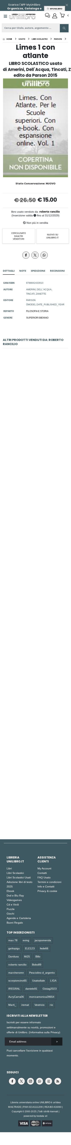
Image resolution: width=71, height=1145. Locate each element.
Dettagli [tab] (9, 270)
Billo (37, 956)
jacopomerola (43, 940)
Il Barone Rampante (35, 399)
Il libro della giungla (35, 800)
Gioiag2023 (50, 988)
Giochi (10, 913)
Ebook (10, 891)
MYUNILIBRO (55, 8)
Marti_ (12, 1005)
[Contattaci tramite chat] (47, 15)
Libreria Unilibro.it (15, 859)
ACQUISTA (37, 422)
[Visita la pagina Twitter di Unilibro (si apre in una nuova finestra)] (21, 1081)
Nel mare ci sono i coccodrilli (35, 640)
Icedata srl (42, 1116)
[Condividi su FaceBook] (26, 255)
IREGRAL (14, 988)
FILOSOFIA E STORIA (37, 310)
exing (26, 940)
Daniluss (13, 956)
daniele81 (31, 988)
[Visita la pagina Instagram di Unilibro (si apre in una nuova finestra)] (30, 1081)
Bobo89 (36, 964)
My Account (44, 868)
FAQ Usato (44, 877)
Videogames (14, 900)
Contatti (42, 873)
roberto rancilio (49, 211)
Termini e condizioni (49, 882)
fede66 (44, 948)
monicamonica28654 (41, 996)
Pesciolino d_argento (42, 972)
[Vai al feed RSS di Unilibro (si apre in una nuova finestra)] (57, 1081)
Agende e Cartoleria (19, 918)
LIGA (53, 980)
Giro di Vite (35, 559)
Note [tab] (22, 270)
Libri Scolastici (15, 873)
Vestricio (39, 1005)
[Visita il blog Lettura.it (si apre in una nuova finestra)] (48, 1081)
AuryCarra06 (16, 996)
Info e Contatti (46, 886)
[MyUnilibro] (54, 15)
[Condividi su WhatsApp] (44, 255)
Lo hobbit (35, 720)
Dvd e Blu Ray (15, 895)
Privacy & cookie (47, 891)
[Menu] (5, 16)
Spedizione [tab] (38, 270)
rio (51, 1005)
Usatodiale (38, 980)
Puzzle (11, 909)
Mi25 (27, 956)
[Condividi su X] (35, 255)
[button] (64, 15)
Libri (9, 868)
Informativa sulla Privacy (44, 1032)
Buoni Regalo (15, 922)
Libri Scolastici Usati (19, 877)
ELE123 (29, 948)
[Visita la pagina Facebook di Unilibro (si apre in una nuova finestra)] (12, 1081)
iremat (25, 1005)
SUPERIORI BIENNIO (37, 317)
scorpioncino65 (17, 980)
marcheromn (16, 972)
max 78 (12, 940)
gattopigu (14, 948)
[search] (64, 28)
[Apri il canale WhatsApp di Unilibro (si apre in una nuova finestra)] (39, 1081)
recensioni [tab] (57, 270)
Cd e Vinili (13, 904)
